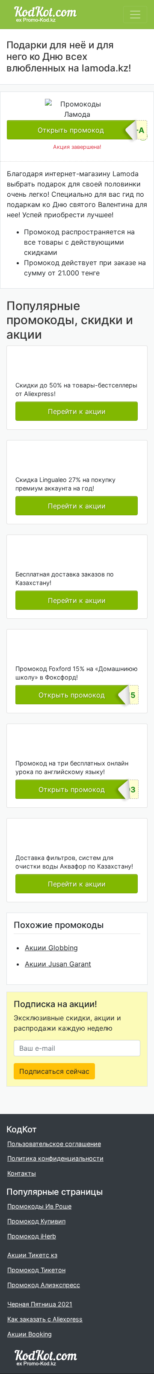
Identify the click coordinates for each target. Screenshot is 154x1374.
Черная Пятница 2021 (39, 1304)
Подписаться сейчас (54, 1071)
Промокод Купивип (36, 1221)
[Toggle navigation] (135, 14)
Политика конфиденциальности (55, 1158)
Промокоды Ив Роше (39, 1206)
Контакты (21, 1173)
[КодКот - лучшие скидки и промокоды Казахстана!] (45, 14)
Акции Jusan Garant (58, 964)
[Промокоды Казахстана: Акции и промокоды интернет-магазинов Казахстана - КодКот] (45, 1357)
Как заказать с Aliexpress (45, 1319)
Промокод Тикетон (36, 1270)
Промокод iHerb (31, 1236)
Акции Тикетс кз (32, 1255)
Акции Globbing (51, 947)
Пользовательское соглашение (54, 1143)
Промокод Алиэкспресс (43, 1284)
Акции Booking (29, 1334)
